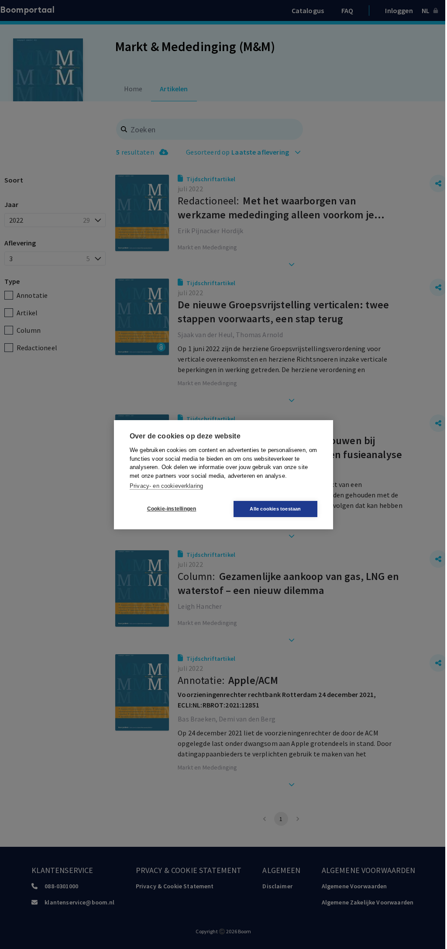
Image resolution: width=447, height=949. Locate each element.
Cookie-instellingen (171, 509)
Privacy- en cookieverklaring (166, 486)
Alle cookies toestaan (275, 508)
